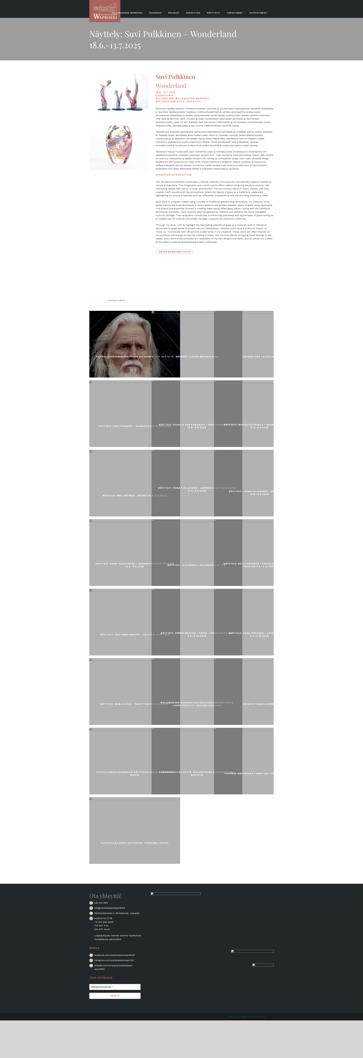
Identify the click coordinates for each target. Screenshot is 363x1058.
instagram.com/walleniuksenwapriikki (114, 960)
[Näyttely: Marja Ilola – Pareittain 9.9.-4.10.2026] (134, 703)
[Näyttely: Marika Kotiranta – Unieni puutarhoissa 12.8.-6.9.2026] (259, 425)
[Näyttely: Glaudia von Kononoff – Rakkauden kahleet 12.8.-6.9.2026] (197, 425)
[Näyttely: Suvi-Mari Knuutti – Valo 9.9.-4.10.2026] (134, 634)
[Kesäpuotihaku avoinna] (259, 703)
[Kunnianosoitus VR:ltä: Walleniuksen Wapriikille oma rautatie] (197, 773)
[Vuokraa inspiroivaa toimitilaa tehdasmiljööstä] (259, 773)
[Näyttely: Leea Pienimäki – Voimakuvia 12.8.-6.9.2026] (134, 425)
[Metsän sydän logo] (252, 951)
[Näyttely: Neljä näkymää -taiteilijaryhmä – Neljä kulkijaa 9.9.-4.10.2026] (259, 564)
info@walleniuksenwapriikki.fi (109, 908)
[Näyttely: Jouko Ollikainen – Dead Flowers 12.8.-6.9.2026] (259, 492)
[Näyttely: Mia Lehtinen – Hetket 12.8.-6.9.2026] (134, 495)
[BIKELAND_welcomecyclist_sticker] (263, 965)
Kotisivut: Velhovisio (256, 1017)
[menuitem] (96, 300)
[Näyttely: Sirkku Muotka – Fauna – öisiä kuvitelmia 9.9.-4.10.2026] (197, 634)
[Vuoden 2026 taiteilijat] (259, 356)
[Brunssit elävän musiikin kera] (197, 356)
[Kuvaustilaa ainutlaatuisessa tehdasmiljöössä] (134, 842)
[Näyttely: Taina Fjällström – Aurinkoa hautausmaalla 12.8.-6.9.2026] (197, 489)
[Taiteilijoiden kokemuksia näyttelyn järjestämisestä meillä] (134, 773)
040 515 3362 (101, 903)
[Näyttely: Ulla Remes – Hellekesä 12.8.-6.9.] (197, 564)
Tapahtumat (117, 300)
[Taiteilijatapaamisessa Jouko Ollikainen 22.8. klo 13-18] (134, 356)
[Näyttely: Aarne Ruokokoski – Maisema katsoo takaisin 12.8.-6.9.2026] (134, 564)
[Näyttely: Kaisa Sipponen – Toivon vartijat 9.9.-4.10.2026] (259, 634)
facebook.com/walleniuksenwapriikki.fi (114, 955)
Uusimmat (96, 300)
